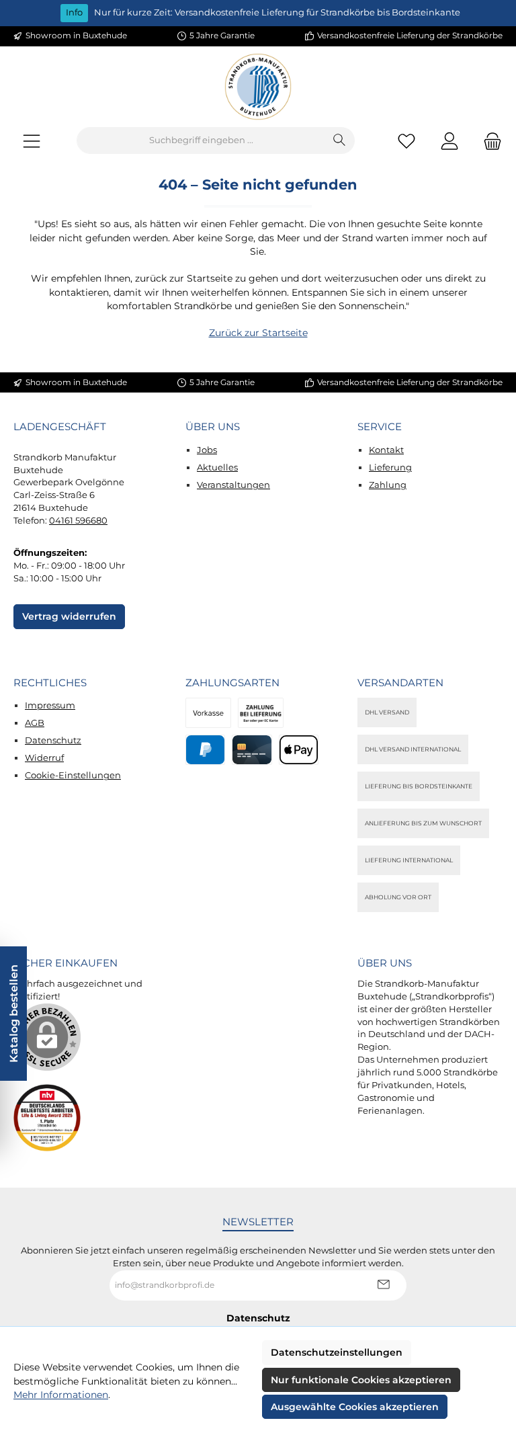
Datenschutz (53, 740)
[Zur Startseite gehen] (258, 86)
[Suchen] (340, 140)
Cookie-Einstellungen (73, 775)
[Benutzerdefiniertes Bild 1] (47, 1117)
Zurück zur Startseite (258, 332)
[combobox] (201, 140)
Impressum (50, 705)
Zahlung (387, 485)
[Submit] (382, 1285)
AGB (34, 723)
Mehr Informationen (60, 1394)
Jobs (207, 450)
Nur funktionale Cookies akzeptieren (361, 1380)
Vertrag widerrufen (69, 616)
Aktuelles (217, 467)
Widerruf (44, 758)
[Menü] (31, 141)
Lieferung (390, 467)
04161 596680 (78, 521)
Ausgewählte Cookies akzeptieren (355, 1406)
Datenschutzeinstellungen (336, 1352)
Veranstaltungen (233, 485)
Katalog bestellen (13, 1014)
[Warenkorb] (488, 141)
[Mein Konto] (449, 141)
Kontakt (386, 450)
